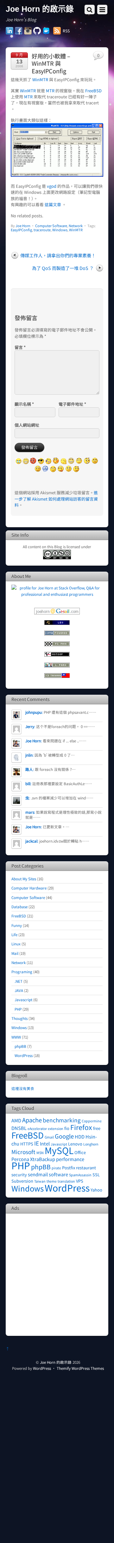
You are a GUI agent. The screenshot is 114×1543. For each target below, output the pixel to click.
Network (76, 225)
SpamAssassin (80, 1174)
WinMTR (40, 79)
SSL (96, 1175)
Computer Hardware (29, 887)
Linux (16, 943)
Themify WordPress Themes (80, 1368)
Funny (16, 925)
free (96, 1128)
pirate (56, 1167)
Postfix (68, 1168)
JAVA (19, 990)
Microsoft (23, 1152)
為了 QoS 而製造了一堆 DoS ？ (63, 268)
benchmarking (62, 1120)
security (19, 1175)
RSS (66, 31)
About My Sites (23, 878)
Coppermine (92, 1121)
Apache (32, 1120)
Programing (21, 971)
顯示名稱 (24, 404)
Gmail (49, 1137)
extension (55, 1128)
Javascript (23, 999)
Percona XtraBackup (33, 1159)
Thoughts (19, 1018)
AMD (16, 1120)
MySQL (59, 1150)
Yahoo (96, 1190)
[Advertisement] (57, 1274)
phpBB (20, 1046)
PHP (18, 1009)
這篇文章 (53, 204)
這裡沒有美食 (22, 1088)
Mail (14, 953)
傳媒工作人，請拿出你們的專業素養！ (58, 255)
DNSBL (19, 1128)
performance (70, 1159)
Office (80, 1152)
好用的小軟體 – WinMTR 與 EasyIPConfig (51, 63)
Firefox (81, 1127)
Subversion (22, 1181)
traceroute (42, 229)
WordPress (24, 1055)
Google (64, 1136)
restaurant (86, 1168)
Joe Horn (23, 225)
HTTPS (26, 1144)
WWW (16, 1037)
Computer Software (51, 225)
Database (19, 906)
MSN (40, 1152)
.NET (18, 981)
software (58, 1174)
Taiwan (40, 1181)
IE (36, 1143)
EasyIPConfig (21, 229)
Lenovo (75, 1144)
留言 (20, 347)
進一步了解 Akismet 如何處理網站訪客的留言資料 (56, 498)
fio (66, 1128)
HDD (80, 1136)
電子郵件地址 (72, 404)
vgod (51, 186)
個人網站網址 (27, 425)
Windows (59, 229)
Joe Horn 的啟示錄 (56, 1362)
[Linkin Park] (57, 665)
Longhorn (90, 1144)
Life (14, 934)
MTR (50, 91)
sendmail (38, 1174)
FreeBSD (93, 91)
